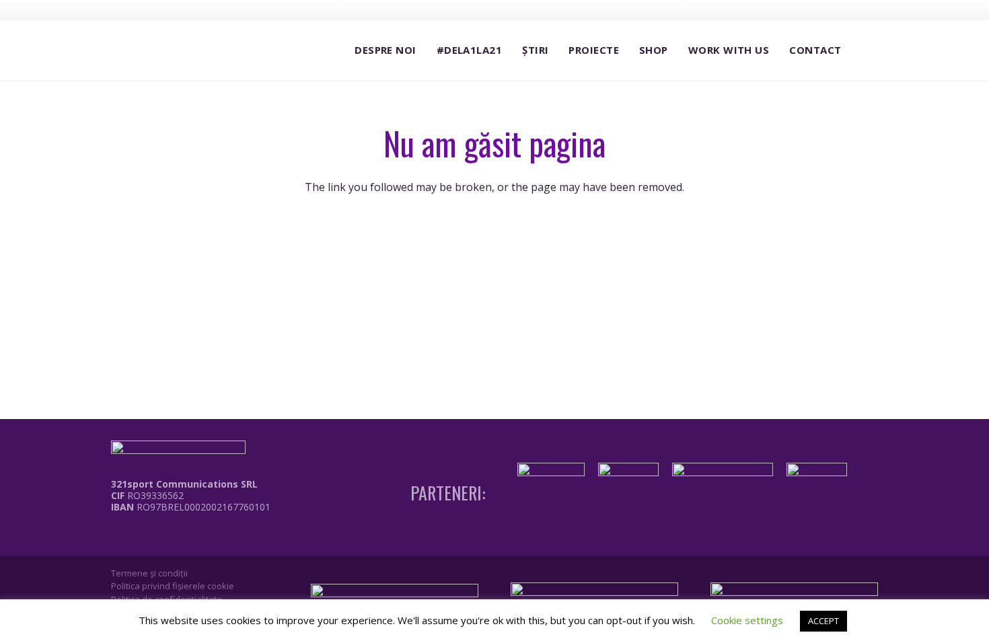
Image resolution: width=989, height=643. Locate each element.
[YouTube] (844, 9)
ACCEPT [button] (823, 621)
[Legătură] (181, 537)
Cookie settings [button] (747, 620)
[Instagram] (818, 10)
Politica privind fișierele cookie (172, 586)
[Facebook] (794, 9)
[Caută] (864, 51)
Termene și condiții (149, 573)
